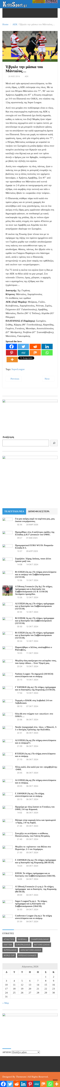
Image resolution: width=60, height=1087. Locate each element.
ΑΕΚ (14, 24)
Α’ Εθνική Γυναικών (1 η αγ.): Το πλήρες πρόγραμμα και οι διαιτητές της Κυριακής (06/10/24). (35, 889)
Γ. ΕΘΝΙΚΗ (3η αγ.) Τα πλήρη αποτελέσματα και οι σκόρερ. (29, 794)
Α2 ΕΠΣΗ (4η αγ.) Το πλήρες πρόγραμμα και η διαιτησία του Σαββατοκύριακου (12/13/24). (34, 606)
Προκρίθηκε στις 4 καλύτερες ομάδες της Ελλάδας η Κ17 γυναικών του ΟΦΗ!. (34, 533)
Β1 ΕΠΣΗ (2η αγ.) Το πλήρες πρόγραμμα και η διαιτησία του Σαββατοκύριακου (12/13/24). (34, 635)
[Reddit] (35, 346)
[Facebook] (11, 346)
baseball (22, 939)
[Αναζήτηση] (54, 443)
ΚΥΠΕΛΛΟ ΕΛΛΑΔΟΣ (27, 955)
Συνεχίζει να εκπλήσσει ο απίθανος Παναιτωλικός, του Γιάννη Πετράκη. (32, 834)
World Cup (9, 955)
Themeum (21, 1076)
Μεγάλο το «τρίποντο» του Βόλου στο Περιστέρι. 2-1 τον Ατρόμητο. (33, 848)
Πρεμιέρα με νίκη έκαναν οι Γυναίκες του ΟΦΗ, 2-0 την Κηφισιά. (35, 808)
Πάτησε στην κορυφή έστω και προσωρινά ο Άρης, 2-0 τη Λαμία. (35, 821)
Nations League (42, 945)
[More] (12, 359)
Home (5, 24)
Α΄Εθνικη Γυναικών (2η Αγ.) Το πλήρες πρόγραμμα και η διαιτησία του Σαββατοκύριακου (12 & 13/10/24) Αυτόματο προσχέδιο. (33, 590)
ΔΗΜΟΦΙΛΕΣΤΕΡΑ (38, 511)
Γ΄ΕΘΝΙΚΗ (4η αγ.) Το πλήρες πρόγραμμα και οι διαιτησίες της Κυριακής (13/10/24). (35, 688)
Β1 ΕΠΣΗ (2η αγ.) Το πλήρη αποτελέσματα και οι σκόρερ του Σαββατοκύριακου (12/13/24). (35, 574)
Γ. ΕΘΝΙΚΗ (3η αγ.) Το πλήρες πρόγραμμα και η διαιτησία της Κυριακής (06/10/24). (35, 861)
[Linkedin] (47, 346)
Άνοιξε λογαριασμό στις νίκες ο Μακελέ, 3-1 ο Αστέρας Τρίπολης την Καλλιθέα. (36, 728)
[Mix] (35, 352)
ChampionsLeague (40, 939)
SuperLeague (18, 369)
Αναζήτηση (8, 437)
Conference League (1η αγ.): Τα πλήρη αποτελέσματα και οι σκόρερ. (33, 917)
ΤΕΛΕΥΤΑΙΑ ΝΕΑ (14, 511)
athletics (9, 939)
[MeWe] (23, 352)
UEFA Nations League (30, 950)
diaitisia (8, 945)
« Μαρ (5, 1003)
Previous (14, 378)
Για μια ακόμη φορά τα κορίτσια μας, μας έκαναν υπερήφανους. (35, 520)
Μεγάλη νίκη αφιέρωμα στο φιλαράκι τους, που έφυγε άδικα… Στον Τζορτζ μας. (35, 662)
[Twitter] (23, 346)
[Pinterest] (11, 352)
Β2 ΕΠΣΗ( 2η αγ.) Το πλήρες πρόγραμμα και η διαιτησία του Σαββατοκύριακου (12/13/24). (34, 621)
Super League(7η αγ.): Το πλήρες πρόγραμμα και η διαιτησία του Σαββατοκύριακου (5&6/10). (31, 904)
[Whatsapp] (47, 352)
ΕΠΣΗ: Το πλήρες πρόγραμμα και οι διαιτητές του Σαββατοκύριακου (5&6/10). (35, 874)
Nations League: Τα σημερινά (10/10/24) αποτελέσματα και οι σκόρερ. (34, 675)
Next (47, 378)
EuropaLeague (23, 945)
